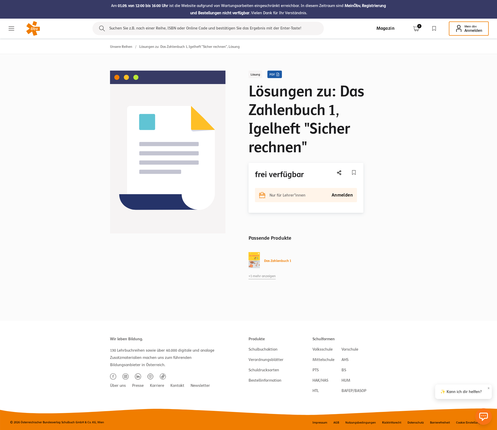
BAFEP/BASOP (353, 390)
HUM (345, 380)
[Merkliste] (434, 28)
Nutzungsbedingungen (360, 422)
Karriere (157, 385)
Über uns (118, 385)
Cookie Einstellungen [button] (470, 422)
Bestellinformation (264, 380)
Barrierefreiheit (440, 422)
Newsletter (200, 385)
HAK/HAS (320, 380)
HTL (315, 390)
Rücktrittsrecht (391, 422)
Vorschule (349, 349)
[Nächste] (339, 172)
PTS (315, 370)
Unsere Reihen (121, 46)
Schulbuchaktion (262, 349)
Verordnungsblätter (265, 359)
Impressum (319, 422)
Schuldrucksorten (263, 370)
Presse (138, 385)
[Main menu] (11, 28)
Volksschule (322, 349)
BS (343, 370)
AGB (336, 422)
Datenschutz (415, 422)
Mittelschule (323, 359)
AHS (344, 359)
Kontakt (177, 385)
